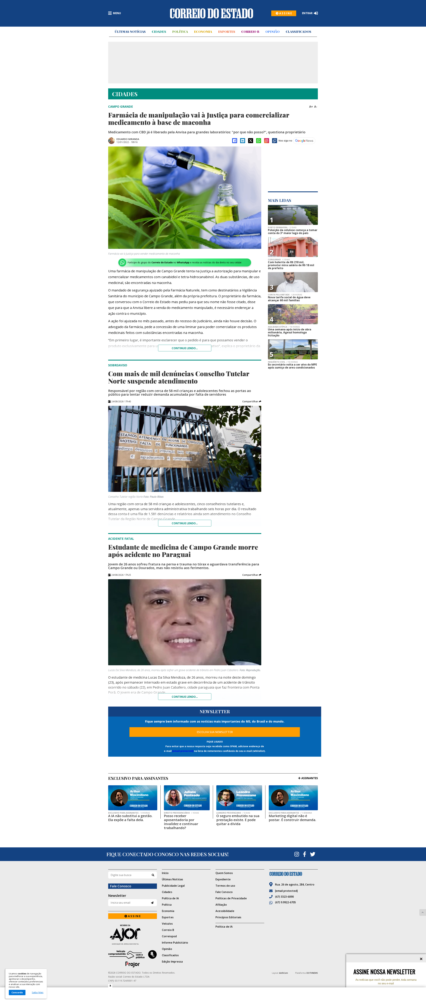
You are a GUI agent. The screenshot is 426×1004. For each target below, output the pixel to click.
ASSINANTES (309, 778)
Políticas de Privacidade (231, 898)
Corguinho (279, 260)
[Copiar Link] (274, 140)
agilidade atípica (284, 327)
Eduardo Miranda (127, 139)
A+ (311, 107)
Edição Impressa (172, 961)
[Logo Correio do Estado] (211, 13)
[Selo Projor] (132, 958)
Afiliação (221, 904)
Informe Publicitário (175, 942)
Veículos (167, 923)
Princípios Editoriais (228, 917)
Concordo (17, 992)
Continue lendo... (185, 348)
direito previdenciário (181, 813)
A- (315, 107)
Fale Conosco (224, 891)
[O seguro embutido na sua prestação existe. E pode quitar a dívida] (239, 797)
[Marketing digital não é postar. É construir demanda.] (293, 797)
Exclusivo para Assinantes (129, 813)
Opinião (272, 32)
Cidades (159, 32)
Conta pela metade (285, 295)
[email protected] (182, 751)
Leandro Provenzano (233, 813)
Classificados (298, 32)
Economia (203, 32)
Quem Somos (224, 873)
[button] (251, 401)
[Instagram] (266, 140)
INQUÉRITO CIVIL (283, 362)
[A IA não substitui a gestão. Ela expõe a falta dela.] (132, 797)
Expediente (223, 879)
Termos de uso (225, 885)
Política (180, 32)
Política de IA (170, 898)
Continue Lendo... (185, 523)
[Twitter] (312, 854)
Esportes (226, 32)
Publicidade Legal (173, 885)
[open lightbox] (184, 197)
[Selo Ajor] (132, 934)
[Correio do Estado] (293, 874)
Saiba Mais (37, 992)
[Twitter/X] (250, 140)
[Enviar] (152, 902)
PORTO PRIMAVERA (282, 228)
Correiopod (169, 936)
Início (165, 873)
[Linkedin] (242, 140)
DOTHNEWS (312, 973)
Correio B (250, 32)
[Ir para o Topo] (422, 912)
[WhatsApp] (258, 140)
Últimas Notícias (130, 32)
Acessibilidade (224, 910)
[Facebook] (234, 140)
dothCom (283, 973)
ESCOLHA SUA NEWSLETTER (215, 732)
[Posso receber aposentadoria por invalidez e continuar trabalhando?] (187, 797)
